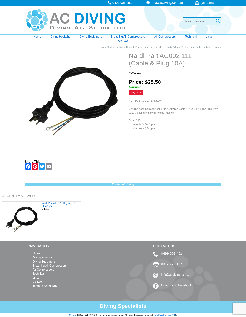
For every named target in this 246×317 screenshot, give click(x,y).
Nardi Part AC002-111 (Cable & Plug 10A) (59, 204)
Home (37, 36)
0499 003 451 (122, 3)
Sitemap (73, 315)
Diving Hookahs (60, 36)
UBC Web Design (163, 315)
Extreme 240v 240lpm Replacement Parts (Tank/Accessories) (189, 47)
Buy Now (136, 92)
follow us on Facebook (176, 285)
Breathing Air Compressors (128, 36)
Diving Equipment (91, 36)
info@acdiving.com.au (167, 3)
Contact (123, 40)
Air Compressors (165, 36)
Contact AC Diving (123, 184)
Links (209, 36)
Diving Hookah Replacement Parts (137, 47)
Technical (191, 36)
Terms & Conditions (45, 285)
